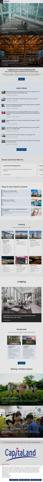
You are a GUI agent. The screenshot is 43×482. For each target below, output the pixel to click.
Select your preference (36, 479)
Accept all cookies (13, 479)
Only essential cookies (24, 479)
